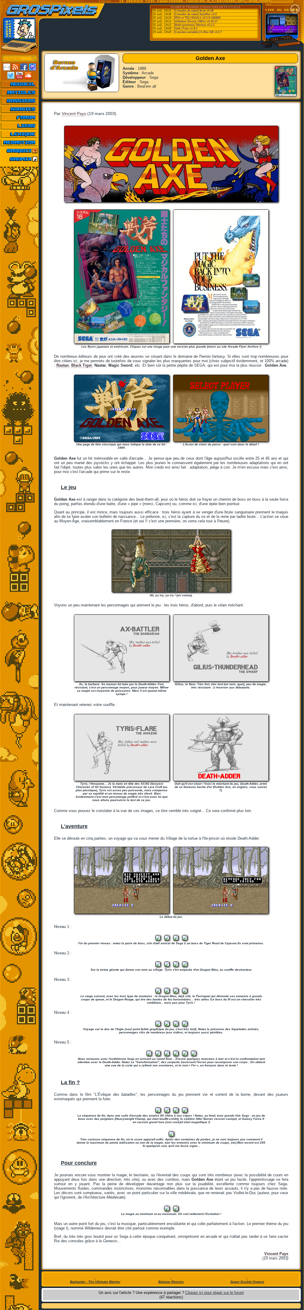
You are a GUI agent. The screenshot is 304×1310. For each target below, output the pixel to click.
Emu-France (231, 6)
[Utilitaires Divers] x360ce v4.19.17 (196, 21)
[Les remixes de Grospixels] (19, 159)
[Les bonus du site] (19, 109)
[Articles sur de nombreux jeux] (19, 92)
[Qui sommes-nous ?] (19, 142)
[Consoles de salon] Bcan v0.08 (193, 10)
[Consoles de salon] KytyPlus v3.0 (195, 14)
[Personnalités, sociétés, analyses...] (19, 101)
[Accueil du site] (19, 84)
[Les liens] (19, 126)
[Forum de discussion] (19, 117)
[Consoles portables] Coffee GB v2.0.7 (198, 32)
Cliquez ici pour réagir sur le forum (214, 1292)
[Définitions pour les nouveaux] (19, 134)
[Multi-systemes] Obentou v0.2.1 (194, 24)
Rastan (62, 365)
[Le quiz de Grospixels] (19, 150)
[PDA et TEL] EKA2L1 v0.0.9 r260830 (197, 17)
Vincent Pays (74, 113)
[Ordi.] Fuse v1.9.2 (185, 28)
